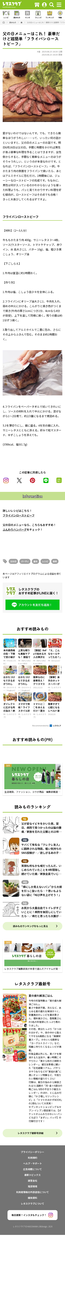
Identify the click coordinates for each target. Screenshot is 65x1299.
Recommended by (40, 725)
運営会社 (32, 1180)
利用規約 (32, 1157)
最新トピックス (32, 1175)
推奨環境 (32, 1186)
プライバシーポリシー (32, 1152)
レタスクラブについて (32, 1203)
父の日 (13, 561)
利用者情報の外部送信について (32, 1192)
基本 (36, 561)
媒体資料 (32, 1197)
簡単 (55, 561)
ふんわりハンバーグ (15, 529)
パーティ (25, 561)
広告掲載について (32, 1169)
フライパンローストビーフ (18, 515)
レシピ (45, 561)
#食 (38, 51)
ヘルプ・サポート (32, 1163)
